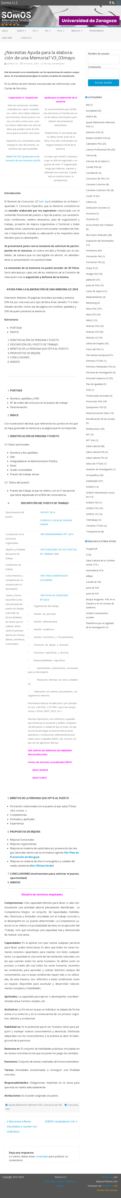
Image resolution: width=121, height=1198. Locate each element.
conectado (42, 1156)
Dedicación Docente (96, 207)
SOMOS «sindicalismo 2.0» (60, 1121)
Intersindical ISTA (95, 570)
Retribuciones (93, 428)
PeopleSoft (91, 548)
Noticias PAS (92, 325)
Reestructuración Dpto (97, 413)
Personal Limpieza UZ (97, 378)
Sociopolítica (92, 475)
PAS (34, 30)
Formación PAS (94, 256)
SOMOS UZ (12, 63)
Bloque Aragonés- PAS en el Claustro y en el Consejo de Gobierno (100, 603)
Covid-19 (90, 196)
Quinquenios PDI (94, 407)
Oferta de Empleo (95, 343)
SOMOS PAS (92, 502)
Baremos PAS (93, 132)
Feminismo (91, 250)
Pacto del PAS (93, 349)
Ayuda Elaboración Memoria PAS (25, 1104)
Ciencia (89, 155)
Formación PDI (93, 262)
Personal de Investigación (99, 372)
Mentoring (91, 302)
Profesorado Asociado (97, 395)
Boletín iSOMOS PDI (96, 138)
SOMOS (20, 30)
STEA (88, 554)
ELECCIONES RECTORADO (99, 225)
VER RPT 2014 (47, 512)
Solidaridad (91, 480)
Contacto (26, 38)
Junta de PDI (92, 593)
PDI (46, 30)
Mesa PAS (91, 308)
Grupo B (90, 268)
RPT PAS (90, 440)
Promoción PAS (94, 401)
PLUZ (59, 30)
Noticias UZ (92, 337)
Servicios (75, 30)
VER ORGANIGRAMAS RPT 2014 (56, 534)
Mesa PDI (91, 314)
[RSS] (113, 2)
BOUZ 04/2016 (40, 769)
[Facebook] (110, 2)
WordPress (107, 1185)
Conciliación (92, 172)
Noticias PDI (92, 331)
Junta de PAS (92, 285)
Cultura (89, 201)
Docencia (91, 213)
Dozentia (90, 219)
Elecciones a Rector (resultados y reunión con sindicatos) (22, 1126)
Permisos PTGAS (94, 360)
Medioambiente (94, 296)
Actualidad (91, 110)
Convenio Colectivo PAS (98, 190)
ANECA (89, 116)
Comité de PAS (93, 581)
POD (88, 389)
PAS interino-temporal (97, 355)
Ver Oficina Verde (42, 865)
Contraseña (94, 67)
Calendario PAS (94, 143)
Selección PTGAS (94, 463)
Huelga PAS (92, 273)
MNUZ (89, 320)
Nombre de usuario (98, 53)
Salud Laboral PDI (95, 457)
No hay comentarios (54, 63)
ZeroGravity (107, 1176)
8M (87, 104)
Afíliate (89, 576)
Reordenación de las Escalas (100, 418)
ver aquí (45, 201)
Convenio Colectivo (96, 184)
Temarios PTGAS (95, 525)
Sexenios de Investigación (99, 469)
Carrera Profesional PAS (98, 149)
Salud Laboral (93, 446)
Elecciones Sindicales (96, 234)
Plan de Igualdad (94, 384)
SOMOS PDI (92, 508)
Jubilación (91, 279)
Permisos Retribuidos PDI (99, 366)
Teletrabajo (92, 519)
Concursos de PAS (52, 1104)
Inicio (5, 30)
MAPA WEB (7, 38)
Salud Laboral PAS (95, 451)
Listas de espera (94, 291)
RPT (88, 434)
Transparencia (96, 30)
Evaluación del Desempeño (100, 240)
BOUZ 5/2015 (40, 777)
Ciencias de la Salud (96, 161)
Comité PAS (92, 167)
